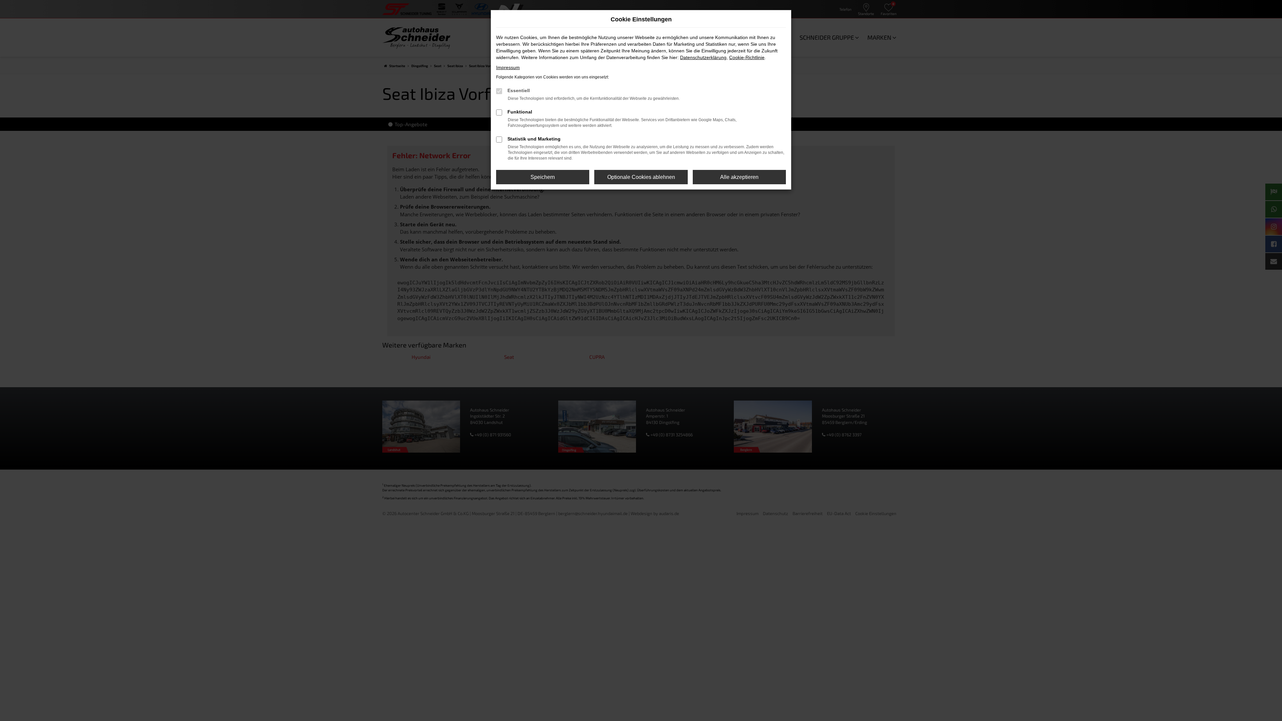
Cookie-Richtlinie (747, 57)
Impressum (508, 67)
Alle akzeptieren (739, 177)
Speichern (542, 177)
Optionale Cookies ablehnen (641, 177)
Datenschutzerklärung (703, 57)
